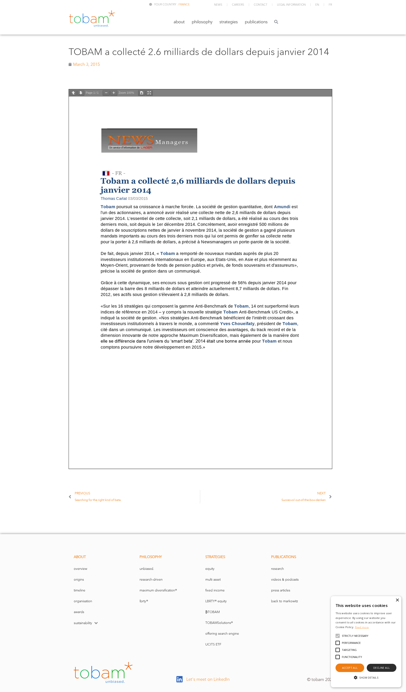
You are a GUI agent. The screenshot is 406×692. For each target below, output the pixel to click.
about (179, 21)
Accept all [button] (350, 667)
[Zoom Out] (106, 93)
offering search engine (222, 634)
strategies (228, 21)
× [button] (397, 600)
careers (238, 4)
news (218, 4)
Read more (362, 627)
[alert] (366, 641)
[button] (276, 22)
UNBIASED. (147, 569)
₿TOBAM (212, 612)
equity (210, 569)
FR (330, 4)
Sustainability (83, 623)
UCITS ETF (213, 644)
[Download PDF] (141, 93)
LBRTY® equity (216, 601)
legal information (291, 4)
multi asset (213, 580)
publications (256, 21)
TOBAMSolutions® (219, 623)
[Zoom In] (113, 93)
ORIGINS (79, 580)
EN (317, 4)
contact (260, 4)
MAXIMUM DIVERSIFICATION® (158, 590)
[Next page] (80, 93)
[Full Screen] (149, 93)
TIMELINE (79, 590)
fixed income (215, 590)
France (184, 4)
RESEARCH (277, 569)
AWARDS (79, 612)
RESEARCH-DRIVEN (151, 580)
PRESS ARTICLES (280, 590)
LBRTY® (144, 601)
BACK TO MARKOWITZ (284, 601)
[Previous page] (73, 93)
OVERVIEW (80, 569)
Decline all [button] (381, 667)
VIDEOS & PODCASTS (285, 580)
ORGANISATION (83, 601)
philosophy (202, 21)
